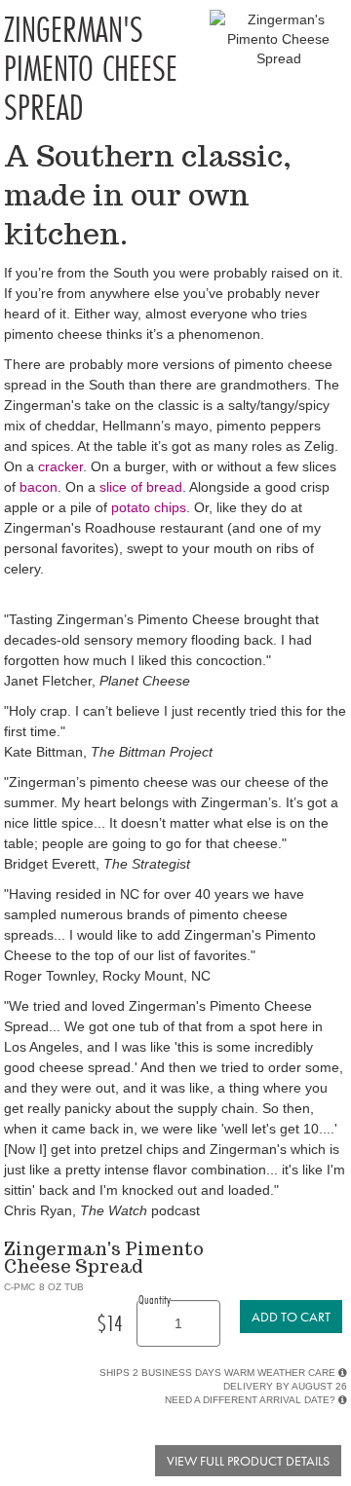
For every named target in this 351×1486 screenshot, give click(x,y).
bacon (39, 487)
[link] (291, 1316)
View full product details (248, 1460)
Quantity (154, 1299)
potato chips (148, 507)
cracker (60, 466)
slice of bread (140, 487)
